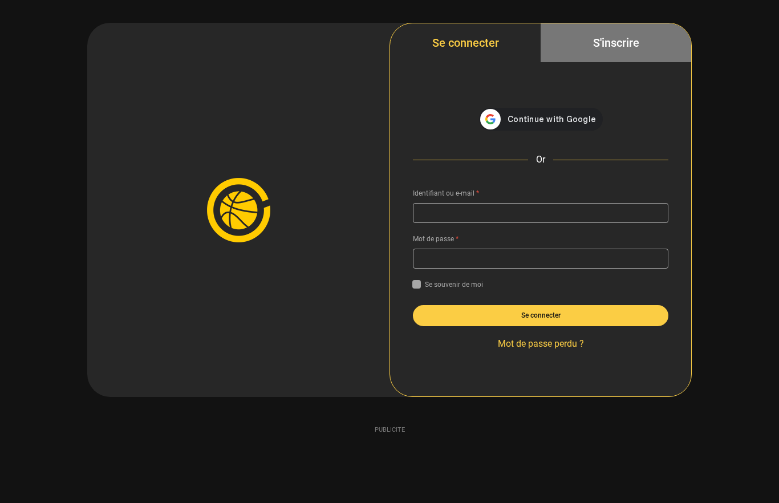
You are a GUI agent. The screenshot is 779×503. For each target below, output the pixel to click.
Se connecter (465, 43)
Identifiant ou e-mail (446, 193)
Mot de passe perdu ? (541, 343)
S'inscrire (616, 43)
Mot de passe (436, 239)
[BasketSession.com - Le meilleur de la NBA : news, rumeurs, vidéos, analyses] (238, 210)
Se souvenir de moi (454, 285)
